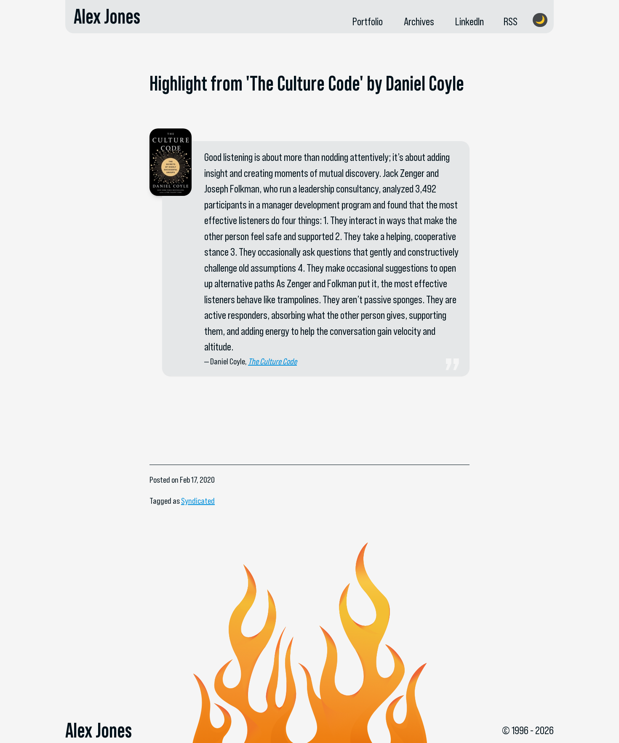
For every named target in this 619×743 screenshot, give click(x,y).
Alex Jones (107, 16)
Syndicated (198, 500)
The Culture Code (272, 361)
